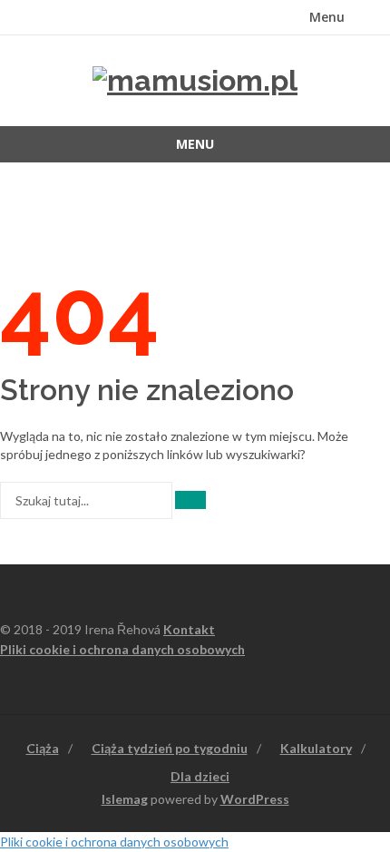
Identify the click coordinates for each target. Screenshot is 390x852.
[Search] (190, 500)
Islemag (125, 799)
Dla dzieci (200, 776)
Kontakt (189, 629)
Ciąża (42, 748)
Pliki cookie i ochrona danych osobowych (122, 649)
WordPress (254, 799)
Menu (327, 16)
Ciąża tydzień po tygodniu (170, 748)
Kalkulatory (316, 748)
